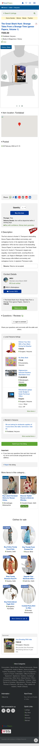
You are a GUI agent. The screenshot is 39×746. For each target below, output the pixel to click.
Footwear (28, 680)
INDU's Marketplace (12, 287)
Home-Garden (10, 18)
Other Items (16, 678)
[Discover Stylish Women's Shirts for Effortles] (28, 485)
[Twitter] (8, 711)
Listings (27, 710)
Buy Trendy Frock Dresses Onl (28, 548)
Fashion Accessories (9, 672)
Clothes (23, 676)
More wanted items (28, 436)
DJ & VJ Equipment (30, 672)
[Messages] (29, 3)
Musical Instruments (26, 667)
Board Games (25, 678)
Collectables (19, 674)
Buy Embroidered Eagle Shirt (10, 603)
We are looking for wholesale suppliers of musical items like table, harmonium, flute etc (18, 426)
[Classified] (9, 645)
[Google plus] (13, 711)
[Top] (36, 740)
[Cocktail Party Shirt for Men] (28, 594)
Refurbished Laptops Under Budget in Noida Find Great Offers (25, 393)
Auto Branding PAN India (24, 639)
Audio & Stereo (18, 669)
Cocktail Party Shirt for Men (28, 607)
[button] (19, 124)
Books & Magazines (9, 39)
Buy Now (28, 712)
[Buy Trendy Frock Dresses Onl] (28, 535)
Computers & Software (10, 680)
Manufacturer (20, 682)
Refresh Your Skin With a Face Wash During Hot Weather (25, 344)
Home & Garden (29, 669)
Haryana (12, 36)
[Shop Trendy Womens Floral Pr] (10, 564)
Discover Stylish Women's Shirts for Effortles (27, 498)
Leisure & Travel (9, 674)
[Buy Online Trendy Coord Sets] (10, 535)
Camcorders (5, 667)
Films (33, 678)
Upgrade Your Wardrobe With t (28, 577)
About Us (5, 697)
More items (31, 411)
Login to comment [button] (20, 322)
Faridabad (6, 36)
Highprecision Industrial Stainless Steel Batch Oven (25, 372)
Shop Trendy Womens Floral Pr (10, 577)
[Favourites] (25, 3)
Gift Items (20, 684)
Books (24, 18)
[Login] (36, 23)
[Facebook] (3, 711)
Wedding (21, 680)
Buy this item (19, 213)
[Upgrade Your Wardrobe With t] (28, 564)
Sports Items (14, 667)
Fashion (30, 18)
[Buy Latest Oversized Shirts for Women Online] (10, 485)
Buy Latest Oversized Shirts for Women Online (9, 498)
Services (27, 718)
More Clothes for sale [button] (19, 619)
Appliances (16, 676)
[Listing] (11, 347)
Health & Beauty (22, 686)
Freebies (19, 672)
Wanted (27, 720)
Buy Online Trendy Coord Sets (10, 548)
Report (6, 465)
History (19, 39)
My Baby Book (23, 357)
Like (4, 42)
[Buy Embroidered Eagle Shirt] (10, 592)
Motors (19, 18)
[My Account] (22, 3)
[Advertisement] (19, 171)
